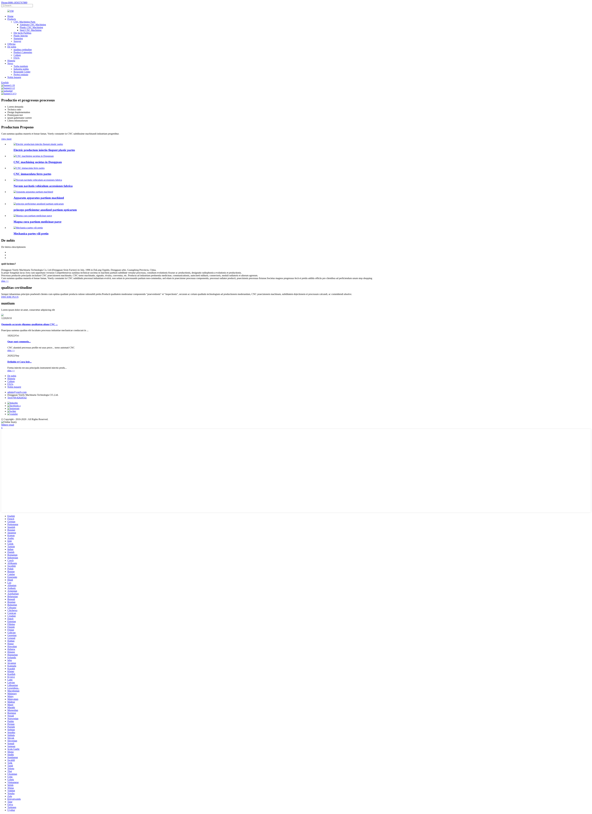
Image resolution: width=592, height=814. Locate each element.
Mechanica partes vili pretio (31, 233)
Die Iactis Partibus (22, 33)
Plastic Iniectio (21, 35)
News (10, 63)
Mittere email (7, 424)
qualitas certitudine (23, 49)
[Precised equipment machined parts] (33, 191)
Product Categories (23, 52)
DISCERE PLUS (9, 297)
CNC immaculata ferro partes (32, 174)
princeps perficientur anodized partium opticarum (45, 209)
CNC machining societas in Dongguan (38, 162)
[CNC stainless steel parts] (29, 168)
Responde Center (22, 71)
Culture (17, 55)
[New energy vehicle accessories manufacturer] (38, 180)
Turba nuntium (21, 66)
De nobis (11, 46)
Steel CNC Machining (30, 30)
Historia (11, 60)
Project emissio (21, 74)
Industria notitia (21, 69)
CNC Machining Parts (24, 21)
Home (10, 16)
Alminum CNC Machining (33, 24)
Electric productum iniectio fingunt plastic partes (44, 150)
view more (6, 139)
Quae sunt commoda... (19, 341)
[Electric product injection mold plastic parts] (38, 144)
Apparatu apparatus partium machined (39, 197)
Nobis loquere (14, 77)
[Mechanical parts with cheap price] (28, 227)
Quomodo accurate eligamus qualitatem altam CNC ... (29, 324)
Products (11, 19)
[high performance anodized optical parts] (39, 203)
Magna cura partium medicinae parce (37, 221)
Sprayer (17, 41)
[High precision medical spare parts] (33, 215)
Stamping (18, 38)
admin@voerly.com (17, 392)
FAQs (16, 58)
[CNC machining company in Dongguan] (34, 156)
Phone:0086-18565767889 (14, 2)
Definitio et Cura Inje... (19, 361)
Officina (11, 44)
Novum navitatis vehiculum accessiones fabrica (43, 186)
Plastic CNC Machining (31, 27)
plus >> (5, 281)
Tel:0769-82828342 (17, 397)
